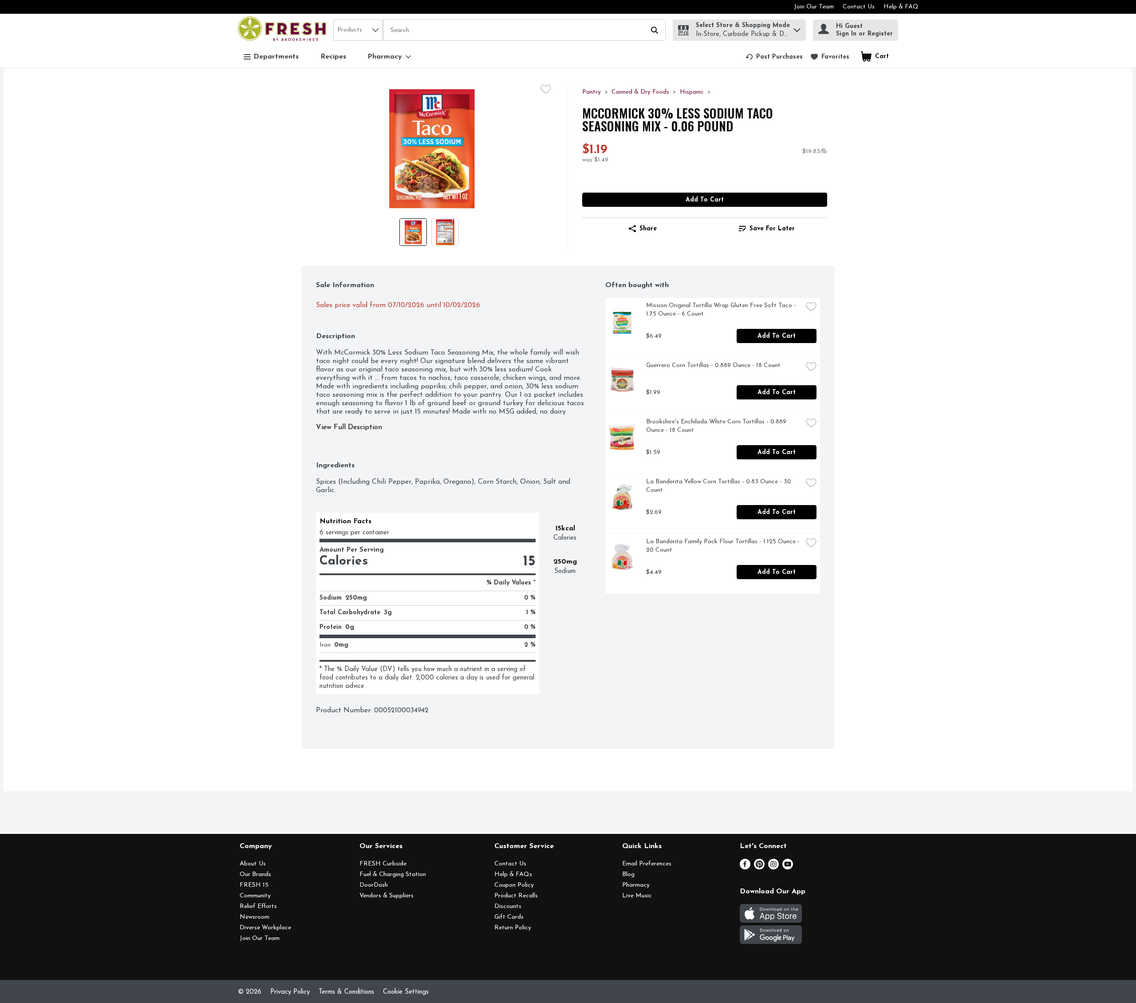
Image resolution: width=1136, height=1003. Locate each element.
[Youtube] (787, 867)
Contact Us (859, 7)
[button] (797, 28)
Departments (276, 56)
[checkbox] (545, 89)
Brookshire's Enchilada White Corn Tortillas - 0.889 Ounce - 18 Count (717, 426)
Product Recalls (516, 895)
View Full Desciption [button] (349, 427)
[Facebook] (745, 867)
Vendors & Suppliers (386, 895)
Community (255, 895)
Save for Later (772, 228)
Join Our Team (814, 7)
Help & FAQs (513, 874)
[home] (284, 29)
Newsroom (254, 917)
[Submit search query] (654, 30)
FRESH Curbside (382, 864)
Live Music (637, 895)
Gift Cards (509, 917)
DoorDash (373, 885)
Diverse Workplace (265, 927)
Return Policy (512, 927)
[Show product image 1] (413, 232)
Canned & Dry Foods (640, 92)
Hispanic (692, 92)
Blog (628, 874)
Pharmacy (636, 885)
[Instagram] (773, 867)
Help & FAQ (901, 7)
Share (648, 228)
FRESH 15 (254, 885)
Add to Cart (705, 200)
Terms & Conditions (346, 992)
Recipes (333, 56)
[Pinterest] (759, 867)
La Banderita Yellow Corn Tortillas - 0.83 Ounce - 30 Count (719, 486)
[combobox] (358, 30)
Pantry (591, 92)
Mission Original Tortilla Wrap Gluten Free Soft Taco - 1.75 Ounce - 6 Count (722, 309)
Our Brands (255, 874)
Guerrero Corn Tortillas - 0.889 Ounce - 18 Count (713, 365)
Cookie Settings (406, 992)
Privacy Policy (290, 992)
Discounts (507, 906)
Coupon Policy (514, 885)
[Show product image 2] (445, 232)
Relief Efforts (258, 906)
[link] (774, 56)
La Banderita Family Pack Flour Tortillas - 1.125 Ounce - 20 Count (723, 545)
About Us (253, 864)
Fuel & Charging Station (392, 874)
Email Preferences (646, 864)
